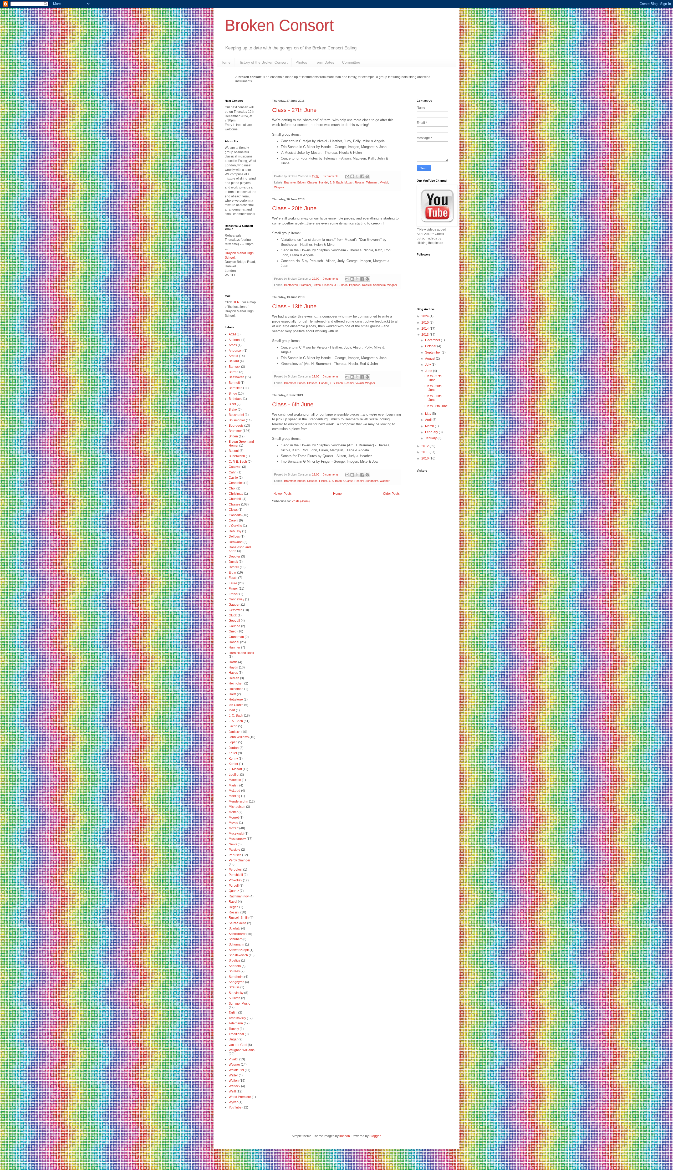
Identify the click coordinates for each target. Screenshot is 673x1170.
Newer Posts (282, 493)
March (430, 426)
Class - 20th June (294, 208)
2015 (425, 322)
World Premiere (240, 1097)
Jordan (234, 748)
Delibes (234, 536)
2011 (425, 452)
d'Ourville (235, 526)
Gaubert (234, 604)
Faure (233, 583)
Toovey (234, 1029)
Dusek (233, 562)
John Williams (239, 737)
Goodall (234, 620)
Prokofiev (235, 880)
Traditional (236, 1034)
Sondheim (379, 285)
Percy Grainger (239, 860)
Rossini (359, 182)
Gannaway (236, 599)
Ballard (234, 361)
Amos (233, 345)
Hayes (233, 673)
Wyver (233, 1102)
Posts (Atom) (301, 501)
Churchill (235, 499)
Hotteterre (236, 699)
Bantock (234, 367)
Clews (233, 510)
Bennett (234, 383)
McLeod (234, 791)
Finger (323, 480)
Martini (233, 785)
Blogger (374, 1136)
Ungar (233, 1039)
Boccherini (236, 415)
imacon (344, 1136)
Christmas (236, 493)
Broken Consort (279, 25)
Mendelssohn (238, 801)
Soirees (234, 971)
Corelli (233, 520)
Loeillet (234, 774)
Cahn (233, 472)
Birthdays (235, 399)
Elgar (232, 572)
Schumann (236, 944)
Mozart (348, 182)
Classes (312, 182)
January (431, 438)
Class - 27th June (294, 110)
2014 (425, 328)
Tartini (233, 1012)
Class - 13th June (294, 306)
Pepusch (354, 285)
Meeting (234, 796)
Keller (233, 753)
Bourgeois (236, 425)
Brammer (290, 182)
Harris (233, 662)
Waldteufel (236, 1070)
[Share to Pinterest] (367, 176)
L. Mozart (235, 769)
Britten (301, 182)
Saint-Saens (237, 923)
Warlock (234, 1086)
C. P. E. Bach (238, 461)
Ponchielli (236, 875)
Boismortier (237, 420)
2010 (425, 458)
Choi (232, 488)
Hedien (234, 678)
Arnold (233, 356)
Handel (323, 182)
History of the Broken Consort (263, 62)
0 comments (331, 176)
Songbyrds (236, 982)
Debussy (235, 531)
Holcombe (236, 689)
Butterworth (237, 456)
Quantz (348, 480)
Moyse (233, 823)
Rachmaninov (239, 896)
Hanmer (234, 647)
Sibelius (234, 960)
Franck (233, 594)
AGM (232, 334)
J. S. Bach (336, 182)
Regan (233, 907)
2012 (425, 446)
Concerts (235, 515)
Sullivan (234, 998)
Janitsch (235, 732)
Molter (233, 812)
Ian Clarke (236, 705)
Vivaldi (384, 182)
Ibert (232, 710)
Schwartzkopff (239, 950)
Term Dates (324, 62)
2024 (425, 316)
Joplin (233, 742)
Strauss (234, 987)
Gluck (233, 615)
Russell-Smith (239, 917)
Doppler (234, 556)
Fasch (233, 578)
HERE (237, 302)
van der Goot (238, 1045)
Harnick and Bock (241, 653)
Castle (233, 477)
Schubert (235, 939)
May (428, 414)
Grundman (236, 637)
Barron (233, 372)
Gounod (234, 626)
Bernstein (235, 388)
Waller (233, 1075)
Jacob (233, 726)
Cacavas (235, 467)
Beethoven (291, 285)
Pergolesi (235, 869)
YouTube (235, 1107)
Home (226, 62)
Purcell (234, 885)
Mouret (234, 817)
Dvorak (234, 567)
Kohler (233, 764)
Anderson (236, 350)
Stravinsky (236, 993)
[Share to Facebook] (362, 176)
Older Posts (391, 493)
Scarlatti (234, 928)
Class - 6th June (292, 404)
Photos (301, 62)
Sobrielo (235, 966)
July (428, 364)
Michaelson (237, 807)
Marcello (235, 780)
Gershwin (235, 610)
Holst (232, 694)
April (428, 420)
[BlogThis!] (352, 176)
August (430, 358)
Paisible (234, 849)
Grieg (233, 631)
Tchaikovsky (237, 1018)
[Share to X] (357, 176)
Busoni (234, 451)
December (433, 340)
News (233, 844)
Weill (232, 1091)
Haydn (233, 667)
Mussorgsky (237, 839)
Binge (233, 393)
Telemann (372, 182)
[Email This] (347, 176)
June (429, 371)
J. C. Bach (236, 715)
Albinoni (235, 340)
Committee (351, 62)
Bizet (232, 404)
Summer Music (239, 1003)
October (431, 346)
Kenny (233, 758)
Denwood (236, 542)
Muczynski (236, 833)
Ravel (233, 901)
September (433, 352)
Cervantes (236, 483)
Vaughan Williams (241, 1050)
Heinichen (236, 683)
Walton (234, 1080)
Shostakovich (238, 955)
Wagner (279, 187)
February (432, 432)
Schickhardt (237, 934)
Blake (233, 409)
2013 (425, 334)
